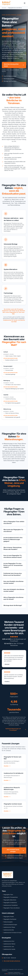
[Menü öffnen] (24, 3)
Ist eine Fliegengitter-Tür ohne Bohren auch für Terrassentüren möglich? (13, 565)
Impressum (10, 972)
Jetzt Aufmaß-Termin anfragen (13, 850)
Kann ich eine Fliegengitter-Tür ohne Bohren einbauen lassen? (13, 556)
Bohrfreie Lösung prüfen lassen (11, 65)
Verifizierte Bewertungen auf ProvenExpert (13, 729)
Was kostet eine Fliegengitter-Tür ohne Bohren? (13, 530)
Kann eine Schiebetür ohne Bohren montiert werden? (14, 590)
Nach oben (21, 973)
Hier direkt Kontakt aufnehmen (12, 961)
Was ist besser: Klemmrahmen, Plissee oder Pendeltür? (13, 548)
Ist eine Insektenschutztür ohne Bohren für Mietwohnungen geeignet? (13, 539)
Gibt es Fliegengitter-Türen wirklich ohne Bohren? (14, 522)
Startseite (4, 7)
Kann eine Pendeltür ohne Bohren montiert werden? (13, 582)
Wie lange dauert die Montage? (13, 605)
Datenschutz (17, 972)
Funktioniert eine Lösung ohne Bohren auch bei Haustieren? (13, 574)
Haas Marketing (14, 973)
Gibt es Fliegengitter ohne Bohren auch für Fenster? (13, 598)
